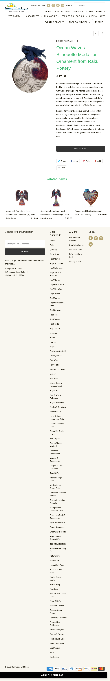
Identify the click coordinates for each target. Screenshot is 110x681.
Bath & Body (55, 584)
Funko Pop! (79, 11)
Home (48, 11)
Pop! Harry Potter (57, 285)
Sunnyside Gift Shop (20, 667)
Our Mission (55, 648)
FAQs (52, 652)
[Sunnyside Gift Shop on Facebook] (48, 5)
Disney (53, 374)
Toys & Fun (14, 16)
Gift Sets (66, 11)
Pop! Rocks (54, 324)
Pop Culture (96, 11)
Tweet (63, 161)
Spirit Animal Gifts (57, 523)
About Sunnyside (78, 22)
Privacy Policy (75, 261)
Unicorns (53, 333)
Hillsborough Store (57, 639)
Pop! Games (55, 298)
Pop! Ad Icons (55, 310)
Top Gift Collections (73, 16)
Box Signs (54, 589)
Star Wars (54, 360)
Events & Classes (55, 22)
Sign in (69, 5)
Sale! (56, 11)
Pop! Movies (55, 280)
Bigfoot (53, 347)
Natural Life (55, 556)
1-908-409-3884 (38, 5)
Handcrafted (32, 16)
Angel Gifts (54, 473)
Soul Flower (55, 560)
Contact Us (54, 657)
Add (99, 161)
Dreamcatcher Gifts (58, 532)
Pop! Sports (55, 319)
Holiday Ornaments (67, 41)
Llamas (53, 342)
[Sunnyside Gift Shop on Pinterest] (53, 5)
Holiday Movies (56, 356)
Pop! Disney (55, 294)
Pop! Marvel (55, 259)
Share (76, 161)
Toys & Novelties (57, 403)
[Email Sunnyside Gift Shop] (62, 5)
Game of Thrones (57, 369)
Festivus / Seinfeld (58, 351)
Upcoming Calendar (58, 618)
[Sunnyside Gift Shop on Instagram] (58, 5)
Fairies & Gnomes (57, 527)
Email (63, 168)
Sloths (52, 337)
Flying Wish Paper (57, 565)
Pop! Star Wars (56, 289)
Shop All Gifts (97, 16)
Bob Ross (54, 378)
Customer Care (75, 249)
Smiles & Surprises (58, 407)
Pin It (87, 161)
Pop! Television (56, 268)
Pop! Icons (54, 315)
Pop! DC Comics (56, 263)
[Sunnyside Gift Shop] (16, 8)
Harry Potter (55, 365)
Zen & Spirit (50, 16)
